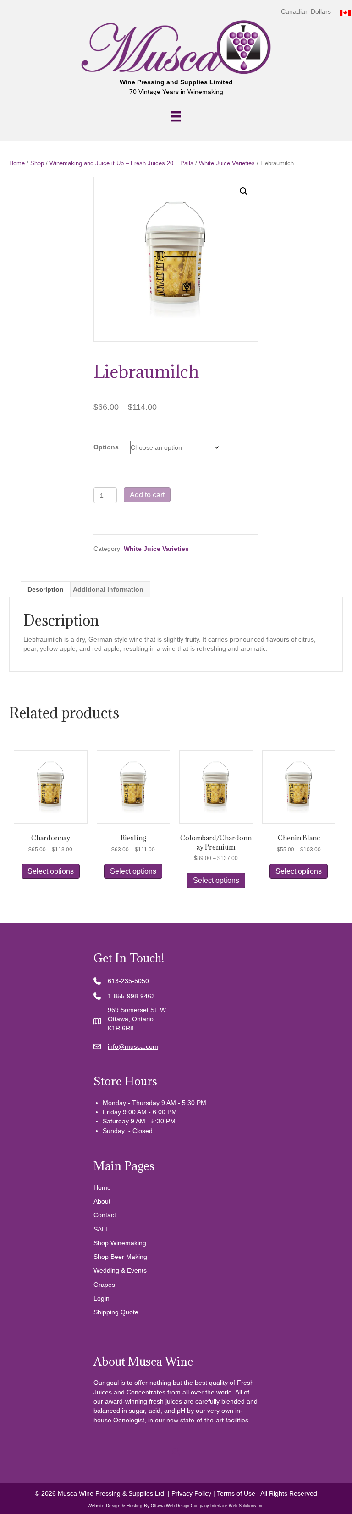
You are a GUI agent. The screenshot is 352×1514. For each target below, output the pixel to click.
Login (102, 1298)
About (102, 1201)
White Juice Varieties (227, 163)
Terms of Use (236, 1493)
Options (106, 447)
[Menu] (176, 116)
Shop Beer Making (120, 1256)
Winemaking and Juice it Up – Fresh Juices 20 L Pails (121, 163)
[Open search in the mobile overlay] (176, 1451)
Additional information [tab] (108, 589)
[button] (244, 191)
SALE (102, 1229)
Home (17, 163)
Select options (51, 871)
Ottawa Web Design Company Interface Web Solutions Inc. (208, 1505)
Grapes (104, 1284)
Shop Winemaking (120, 1243)
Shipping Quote (116, 1312)
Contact (105, 1215)
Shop (37, 163)
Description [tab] (46, 589)
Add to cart (147, 495)
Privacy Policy (191, 1493)
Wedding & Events (120, 1270)
